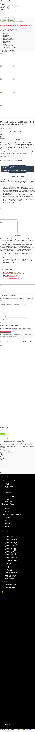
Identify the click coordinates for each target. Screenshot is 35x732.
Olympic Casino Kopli (9, 276)
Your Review (3, 303)
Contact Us (6, 17)
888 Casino (3, 431)
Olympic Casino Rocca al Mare (11, 278)
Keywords (3, 4)
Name (2, 316)
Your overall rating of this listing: (9, 325)
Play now (2, 138)
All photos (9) (11, 51)
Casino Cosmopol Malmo (7, 451)
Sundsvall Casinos (18, 21)
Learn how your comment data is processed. (16, 335)
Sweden (8, 21)
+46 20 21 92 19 (5, 31)
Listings (2, 21)
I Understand (9, 731)
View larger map (4, 438)
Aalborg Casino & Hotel (6, 452)
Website (12, 31)
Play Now (2, 434)
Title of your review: (5, 328)
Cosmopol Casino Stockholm (11, 273)
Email (2, 320)
